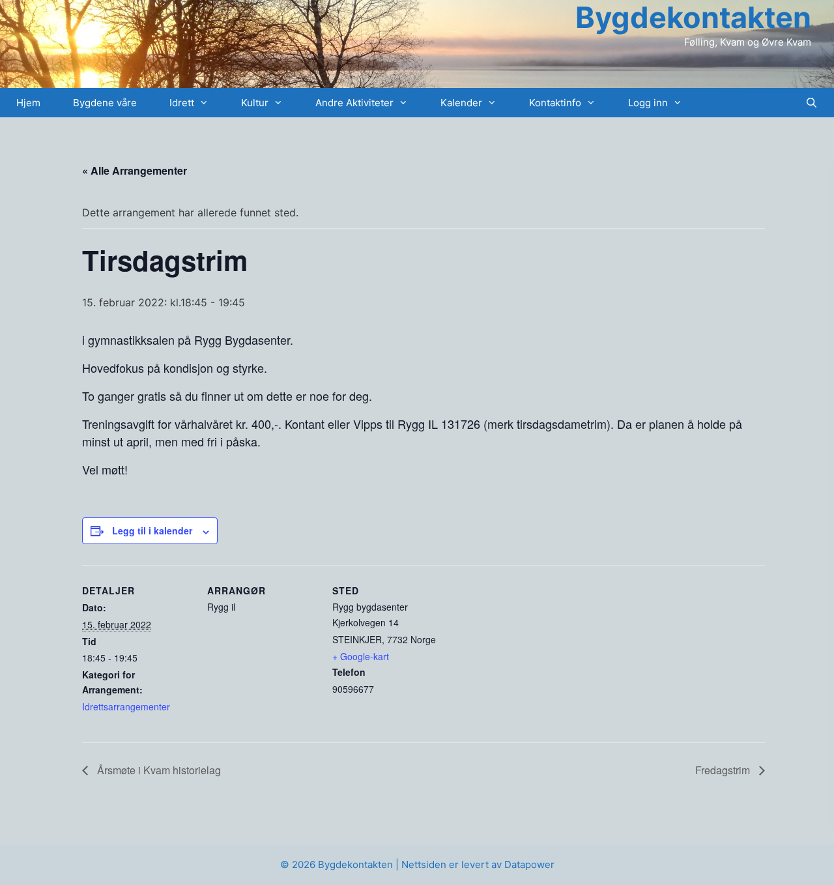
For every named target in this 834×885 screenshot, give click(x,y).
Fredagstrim (724, 769)
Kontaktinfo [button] (555, 102)
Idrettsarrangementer (126, 706)
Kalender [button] (461, 102)
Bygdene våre (105, 102)
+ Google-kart (360, 656)
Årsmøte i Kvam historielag (157, 769)
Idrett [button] (181, 102)
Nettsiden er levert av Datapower (477, 864)
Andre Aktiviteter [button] (354, 102)
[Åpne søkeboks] (811, 102)
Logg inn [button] (648, 102)
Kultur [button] (254, 102)
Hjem (28, 102)
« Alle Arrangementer (134, 170)
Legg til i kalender (152, 530)
